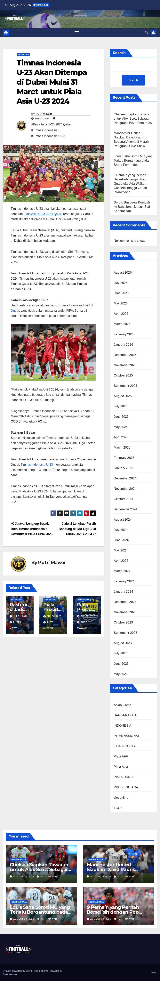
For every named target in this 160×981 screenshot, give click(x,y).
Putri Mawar (44, 113)
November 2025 (125, 365)
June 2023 (121, 663)
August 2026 (123, 272)
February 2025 (124, 457)
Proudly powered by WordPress (21, 970)
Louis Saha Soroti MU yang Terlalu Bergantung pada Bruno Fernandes (133, 160)
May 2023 (121, 674)
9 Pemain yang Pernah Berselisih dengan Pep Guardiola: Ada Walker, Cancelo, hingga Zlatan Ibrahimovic (130, 183)
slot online (121, 797)
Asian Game (122, 705)
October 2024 (123, 499)
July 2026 (121, 282)
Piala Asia (121, 766)
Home (153, 972)
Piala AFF (121, 756)
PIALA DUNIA (124, 777)
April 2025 (121, 437)
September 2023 (125, 632)
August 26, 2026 (24, 876)
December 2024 (125, 478)
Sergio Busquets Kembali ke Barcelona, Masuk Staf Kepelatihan (132, 207)
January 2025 (123, 468)
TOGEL (119, 808)
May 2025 (121, 427)
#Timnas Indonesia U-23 (48, 136)
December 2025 (125, 355)
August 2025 (123, 396)
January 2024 (123, 591)
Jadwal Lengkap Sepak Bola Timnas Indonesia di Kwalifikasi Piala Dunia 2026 (31, 529)
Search (119, 53)
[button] (146, 32)
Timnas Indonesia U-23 (37, 464)
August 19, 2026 (24, 919)
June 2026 (121, 293)
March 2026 (122, 324)
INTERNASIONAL (127, 735)
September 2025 (125, 385)
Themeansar (10, 974)
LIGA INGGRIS (124, 746)
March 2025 (122, 447)
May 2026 (121, 303)
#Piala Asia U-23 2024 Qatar (51, 124)
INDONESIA (23, 54)
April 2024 (121, 560)
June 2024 (121, 540)
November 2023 (125, 612)
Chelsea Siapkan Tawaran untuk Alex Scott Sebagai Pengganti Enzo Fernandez (133, 118)
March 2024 (122, 571)
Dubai (15, 310)
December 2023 (125, 602)
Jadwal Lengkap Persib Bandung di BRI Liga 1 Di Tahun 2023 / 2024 (77, 529)
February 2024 (124, 581)
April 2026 (121, 313)
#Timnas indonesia (44, 130)
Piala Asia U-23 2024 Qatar (42, 214)
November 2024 (125, 488)
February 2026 (124, 334)
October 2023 (123, 622)
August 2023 (123, 643)
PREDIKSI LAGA (126, 787)
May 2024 (121, 550)
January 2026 (123, 344)
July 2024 (121, 529)
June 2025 (121, 416)
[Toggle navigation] (77, 33)
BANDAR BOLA (125, 715)
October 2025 (123, 375)
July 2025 (121, 406)
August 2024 (123, 519)
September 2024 (125, 509)
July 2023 (121, 653)
